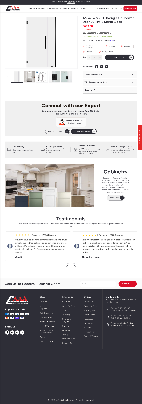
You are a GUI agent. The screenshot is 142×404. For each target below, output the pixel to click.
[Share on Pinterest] (106, 66)
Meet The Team (68, 339)
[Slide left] (7, 77)
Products (44, 302)
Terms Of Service (91, 336)
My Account (89, 302)
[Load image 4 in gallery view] (54, 77)
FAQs (64, 310)
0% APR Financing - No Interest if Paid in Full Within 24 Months (71, 1)
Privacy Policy (89, 332)
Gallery (65, 335)
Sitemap (87, 328)
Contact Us (67, 343)
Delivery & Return (107, 51)
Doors (42, 337)
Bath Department (47, 313)
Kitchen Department (45, 307)
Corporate (88, 323)
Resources (88, 319)
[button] (33, 8)
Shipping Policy (90, 310)
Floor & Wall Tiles (47, 326)
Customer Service (91, 306)
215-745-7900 (104, 8)
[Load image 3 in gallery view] (42, 77)
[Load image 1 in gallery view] (17, 77)
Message (89, 51)
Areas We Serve (69, 306)
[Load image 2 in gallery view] (29, 77)
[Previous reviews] (68, 265)
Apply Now (71, 3)
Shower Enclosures (48, 322)
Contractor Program (66, 320)
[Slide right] (75, 77)
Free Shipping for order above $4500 (97, 37)
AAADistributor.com (65, 400)
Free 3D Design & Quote (140, 137)
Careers (65, 326)
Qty (84, 57)
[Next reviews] (74, 265)
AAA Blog (66, 302)
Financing (66, 315)
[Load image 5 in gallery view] (67, 77)
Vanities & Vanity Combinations (47, 331)
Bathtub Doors (46, 317)
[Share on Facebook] (96, 66)
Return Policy (89, 315)
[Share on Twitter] (101, 66)
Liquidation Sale (130, 8)
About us (66, 330)
